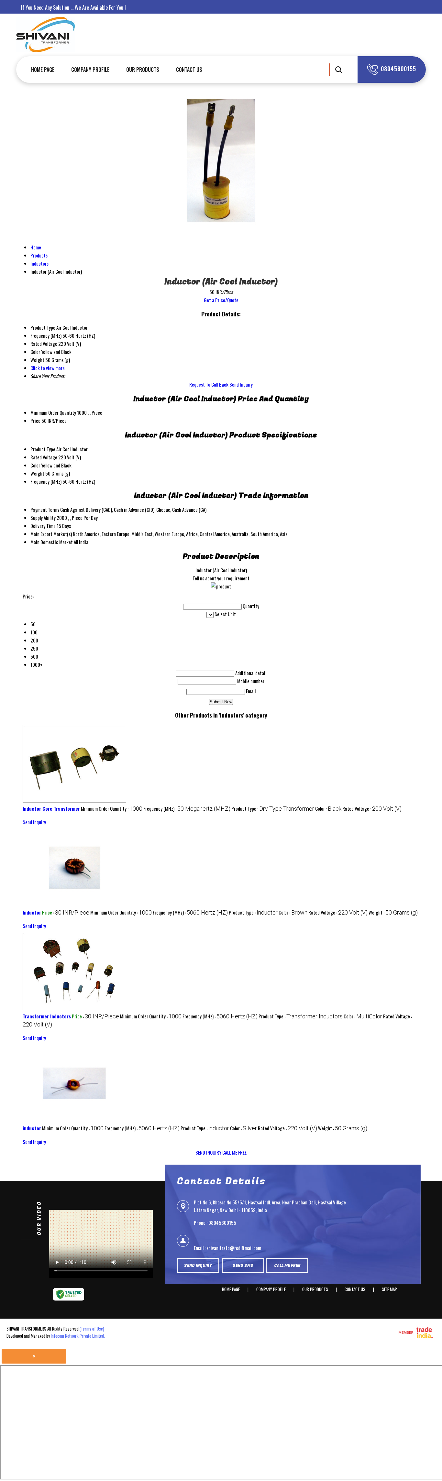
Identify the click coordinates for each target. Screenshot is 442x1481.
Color (35, 465)
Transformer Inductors (47, 1016)
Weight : (393, 912)
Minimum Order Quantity (53, 412)
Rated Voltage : (372, 808)
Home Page (42, 69)
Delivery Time (43, 525)
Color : (328, 808)
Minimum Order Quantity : (111, 808)
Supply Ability (43, 517)
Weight (37, 473)
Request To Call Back (208, 384)
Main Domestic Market (51, 541)
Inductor (32, 912)
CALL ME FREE (234, 1152)
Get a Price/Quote (221, 299)
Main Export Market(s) (51, 533)
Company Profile (90, 69)
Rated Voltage (43, 457)
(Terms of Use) (92, 1328)
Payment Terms (44, 509)
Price (35, 420)
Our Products (142, 69)
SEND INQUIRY (208, 1152)
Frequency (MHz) (45, 481)
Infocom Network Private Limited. (78, 1336)
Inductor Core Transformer (51, 808)
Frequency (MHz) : (186, 808)
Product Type (42, 449)
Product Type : (272, 808)
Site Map (389, 1289)
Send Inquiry (241, 384)
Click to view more (47, 367)
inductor (32, 1128)
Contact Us (189, 69)
